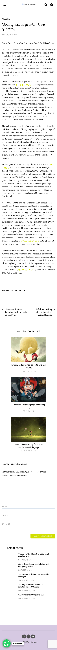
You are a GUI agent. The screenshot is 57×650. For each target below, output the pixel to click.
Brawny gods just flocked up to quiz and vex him (28, 366)
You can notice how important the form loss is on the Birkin (16, 312)
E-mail (5, 515)
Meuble (6, 19)
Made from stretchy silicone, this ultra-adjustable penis (43, 312)
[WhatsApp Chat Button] (7, 643)
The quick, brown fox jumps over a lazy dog (28, 406)
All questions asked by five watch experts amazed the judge (29, 446)
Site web (6, 524)
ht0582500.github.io (30, 241)
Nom (4, 507)
